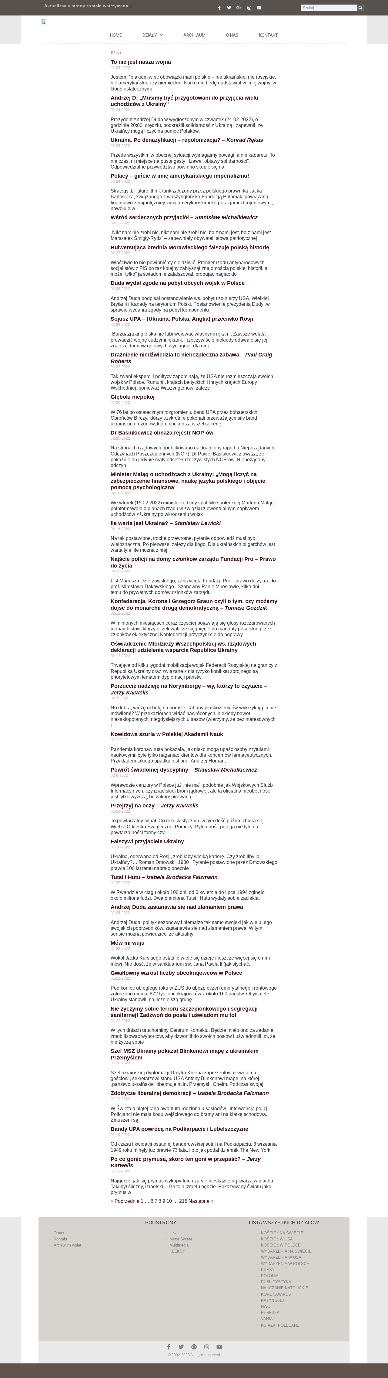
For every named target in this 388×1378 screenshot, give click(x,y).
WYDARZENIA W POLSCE (285, 1263)
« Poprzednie (125, 1201)
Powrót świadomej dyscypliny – (184, 770)
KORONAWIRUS (276, 1294)
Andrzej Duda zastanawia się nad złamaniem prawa (177, 907)
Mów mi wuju (128, 943)
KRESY (268, 1269)
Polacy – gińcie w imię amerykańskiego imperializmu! (180, 176)
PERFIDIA (270, 1312)
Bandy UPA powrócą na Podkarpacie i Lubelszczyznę (179, 1129)
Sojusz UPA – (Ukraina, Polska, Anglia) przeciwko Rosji (182, 319)
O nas (232, 35)
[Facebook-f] (219, 8)
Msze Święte (180, 1239)
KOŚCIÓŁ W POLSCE (281, 1245)
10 (169, 1201)
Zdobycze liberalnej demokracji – (190, 1093)
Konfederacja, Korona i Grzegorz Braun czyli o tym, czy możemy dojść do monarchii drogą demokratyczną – (194, 604)
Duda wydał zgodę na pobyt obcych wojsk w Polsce (178, 283)
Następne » (201, 1201)
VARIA (267, 1318)
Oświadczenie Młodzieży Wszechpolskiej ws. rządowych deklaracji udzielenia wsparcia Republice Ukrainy (183, 647)
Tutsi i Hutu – (164, 877)
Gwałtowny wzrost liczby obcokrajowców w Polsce (176, 973)
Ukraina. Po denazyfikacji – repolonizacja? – (187, 140)
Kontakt (268, 35)
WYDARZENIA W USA (281, 1257)
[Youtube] (259, 8)
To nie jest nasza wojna (141, 62)
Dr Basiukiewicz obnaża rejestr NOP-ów (162, 433)
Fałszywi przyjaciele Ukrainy (147, 841)
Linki (173, 1233)
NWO (265, 1306)
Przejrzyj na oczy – (155, 806)
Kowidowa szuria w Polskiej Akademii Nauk (167, 734)
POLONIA (270, 1276)
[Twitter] (229, 8)
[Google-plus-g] (239, 8)
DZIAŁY (149, 35)
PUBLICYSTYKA (276, 1282)
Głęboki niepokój (133, 397)
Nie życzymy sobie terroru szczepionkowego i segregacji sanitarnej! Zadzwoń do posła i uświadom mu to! (184, 1012)
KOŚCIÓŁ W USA (277, 1239)
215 (183, 1201)
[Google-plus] (194, 1346)
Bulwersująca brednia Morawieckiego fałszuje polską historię (190, 247)
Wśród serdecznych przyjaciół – (184, 217)
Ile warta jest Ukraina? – (166, 523)
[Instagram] (249, 8)
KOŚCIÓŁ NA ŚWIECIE (282, 1233)
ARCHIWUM (194, 35)
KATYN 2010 (272, 1300)
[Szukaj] (360, 8)
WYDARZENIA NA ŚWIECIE (286, 1251)
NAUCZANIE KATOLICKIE (284, 1288)
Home (116, 35)
